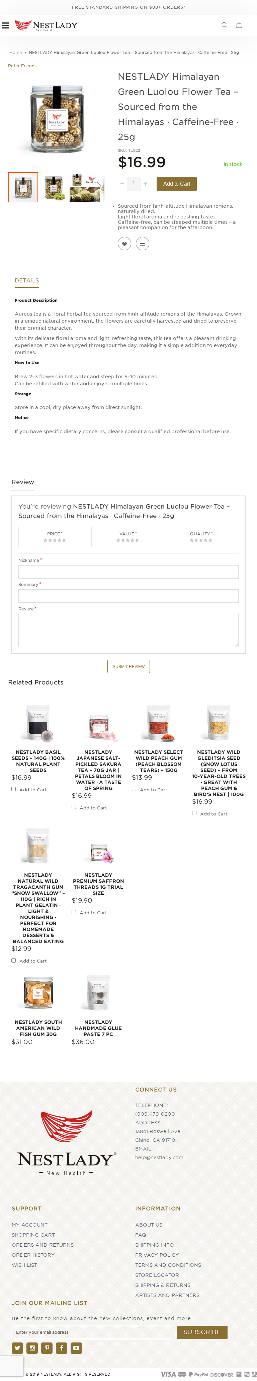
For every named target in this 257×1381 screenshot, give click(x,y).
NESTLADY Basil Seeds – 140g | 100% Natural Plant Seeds (38, 761)
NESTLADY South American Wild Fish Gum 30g (38, 1028)
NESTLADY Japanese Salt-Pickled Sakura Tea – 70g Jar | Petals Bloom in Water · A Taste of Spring (98, 770)
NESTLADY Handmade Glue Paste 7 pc (98, 1028)
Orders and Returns (43, 1245)
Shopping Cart (33, 1235)
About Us (148, 1225)
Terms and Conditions (168, 1265)
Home (15, 52)
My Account (30, 1225)
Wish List (24, 1265)
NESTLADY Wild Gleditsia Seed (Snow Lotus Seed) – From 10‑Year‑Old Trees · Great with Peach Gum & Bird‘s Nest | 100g (219, 773)
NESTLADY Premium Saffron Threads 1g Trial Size (98, 884)
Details (27, 281)
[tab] (27, 282)
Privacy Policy (157, 1255)
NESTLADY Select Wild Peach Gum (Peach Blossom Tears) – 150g (158, 761)
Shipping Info (154, 1245)
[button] (54, 187)
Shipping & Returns (162, 1285)
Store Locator (157, 1275)
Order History (33, 1255)
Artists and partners (167, 1295)
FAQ (140, 1235)
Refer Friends (22, 65)
